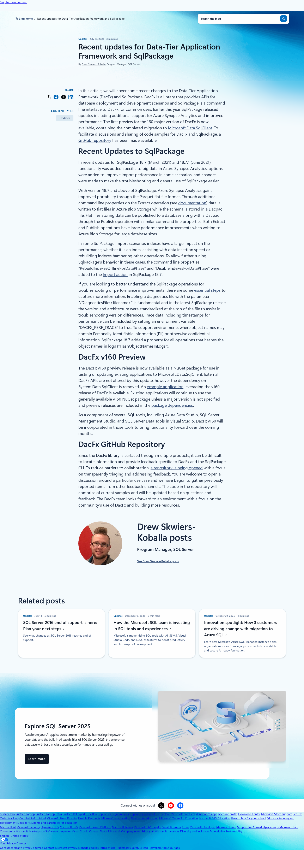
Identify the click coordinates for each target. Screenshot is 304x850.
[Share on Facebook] (56, 97)
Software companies (58, 831)
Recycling (155, 847)
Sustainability (234, 831)
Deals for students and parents (36, 822)
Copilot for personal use (145, 814)
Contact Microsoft (55, 847)
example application (165, 386)
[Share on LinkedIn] (70, 97)
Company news (131, 831)
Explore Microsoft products (178, 814)
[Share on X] (63, 97)
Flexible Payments (89, 818)
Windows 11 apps (206, 814)
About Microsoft (109, 831)
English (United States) (14, 835)
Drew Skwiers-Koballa (93, 64)
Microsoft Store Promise (62, 818)
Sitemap (38, 847)
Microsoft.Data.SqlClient (190, 127)
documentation (192, 202)
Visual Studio (80, 831)
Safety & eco (140, 847)
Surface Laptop (25, 814)
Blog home (26, 18)
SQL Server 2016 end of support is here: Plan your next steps (60, 625)
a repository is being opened (177, 467)
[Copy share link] (48, 97)
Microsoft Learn (226, 827)
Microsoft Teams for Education (178, 818)
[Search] (283, 18)
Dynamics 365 (50, 827)
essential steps (207, 290)
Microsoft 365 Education (214, 818)
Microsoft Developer (202, 827)
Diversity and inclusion (194, 831)
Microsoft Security (28, 827)
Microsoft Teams (122, 827)
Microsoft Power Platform (95, 827)
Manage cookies (88, 847)
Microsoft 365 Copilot (148, 827)
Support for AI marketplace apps (258, 827)
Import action (115, 274)
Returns (297, 814)
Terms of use (107, 847)
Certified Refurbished (32, 818)
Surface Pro (7, 814)
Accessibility (217, 831)
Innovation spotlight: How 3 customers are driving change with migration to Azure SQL (240, 628)
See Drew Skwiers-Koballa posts (158, 561)
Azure (185, 827)
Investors (173, 831)
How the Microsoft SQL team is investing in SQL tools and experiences (152, 625)
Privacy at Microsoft (154, 831)
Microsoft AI (8, 827)
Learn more (36, 760)
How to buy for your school (248, 818)
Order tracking (9, 818)
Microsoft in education (115, 818)
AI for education (67, 822)
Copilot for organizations (113, 814)
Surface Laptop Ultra (49, 814)
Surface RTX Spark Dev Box (80, 814)
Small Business (171, 827)
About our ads (171, 847)
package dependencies (172, 405)
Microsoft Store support (276, 814)
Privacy (73, 847)
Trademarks (123, 847)
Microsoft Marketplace (30, 831)
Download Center (249, 814)
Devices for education (144, 818)
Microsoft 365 (69, 827)
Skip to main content (13, 2)
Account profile (227, 814)
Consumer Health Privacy (16, 847)
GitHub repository (94, 140)
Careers (94, 831)
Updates (83, 38)
